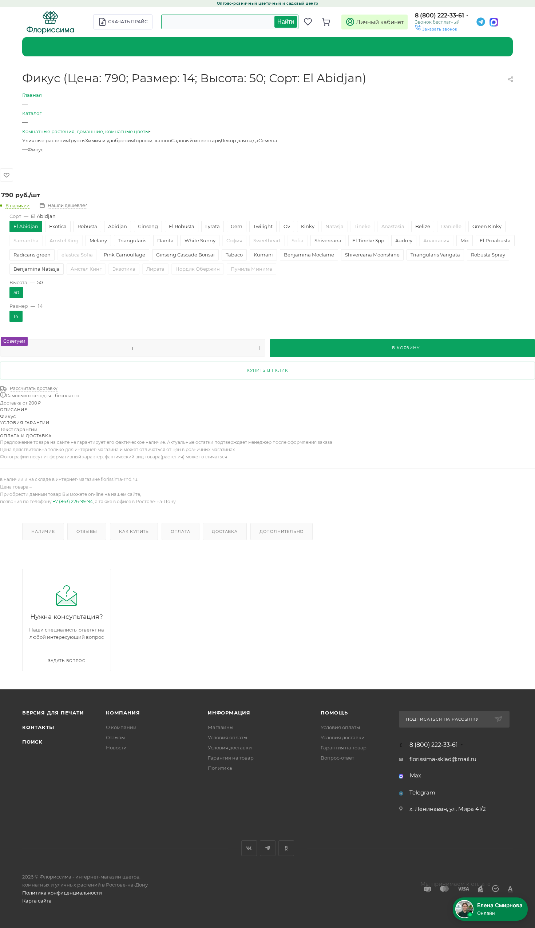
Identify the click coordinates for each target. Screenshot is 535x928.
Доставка (224, 531)
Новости (116, 747)
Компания (123, 713)
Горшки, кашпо (152, 140)
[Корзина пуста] (329, 21)
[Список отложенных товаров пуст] (311, 21)
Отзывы (86, 531)
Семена (267, 140)
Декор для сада (239, 140)
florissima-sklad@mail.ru (442, 759)
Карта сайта (37, 901)
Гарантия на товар (231, 758)
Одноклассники (286, 848)
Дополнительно (281, 531)
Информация (229, 713)
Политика (220, 768)
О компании (121, 727)
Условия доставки (230, 747)
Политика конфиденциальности (62, 893)
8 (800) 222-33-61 (439, 15)
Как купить (134, 531)
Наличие (43, 531)
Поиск (32, 742)
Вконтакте (249, 848)
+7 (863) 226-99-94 (73, 501)
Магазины (220, 727)
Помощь (334, 713)
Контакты (38, 727)
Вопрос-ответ (337, 758)
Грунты (77, 140)
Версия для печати (53, 713)
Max (415, 775)
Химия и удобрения (109, 140)
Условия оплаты (227, 737)
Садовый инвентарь (196, 140)
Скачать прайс (128, 21)
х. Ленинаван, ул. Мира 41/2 (447, 808)
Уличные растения (45, 140)
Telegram (422, 792)
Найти (285, 22)
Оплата (180, 531)
